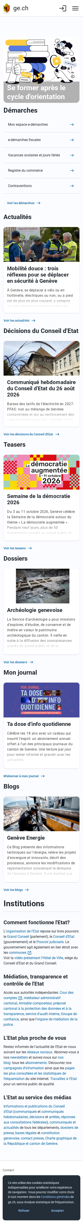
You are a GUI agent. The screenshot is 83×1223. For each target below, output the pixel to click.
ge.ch (20, 8)
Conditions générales (55, 1197)
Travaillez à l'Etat (63, 1079)
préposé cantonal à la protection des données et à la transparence (37, 1008)
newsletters (19, 1057)
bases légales (26, 1133)
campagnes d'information (24, 1068)
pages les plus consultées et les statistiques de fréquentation (39, 1073)
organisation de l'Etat (22, 931)
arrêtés (54, 1117)
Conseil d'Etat (63, 936)
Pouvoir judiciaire (50, 942)
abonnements (36, 1063)
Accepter (57, 1210)
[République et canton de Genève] (7, 8)
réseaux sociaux (39, 1052)
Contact (8, 1170)
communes (17, 952)
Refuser (24, 1210)
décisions (36, 1117)
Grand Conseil (18, 936)
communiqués (25, 1111)
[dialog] (41, 1197)
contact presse (32, 1138)
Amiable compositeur (35, 1003)
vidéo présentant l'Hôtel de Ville (38, 958)
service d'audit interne (42, 1014)
